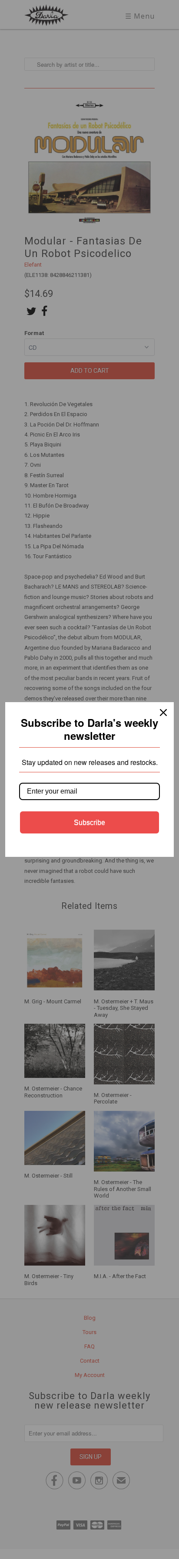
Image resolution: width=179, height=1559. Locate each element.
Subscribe (89, 822)
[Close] (163, 712)
